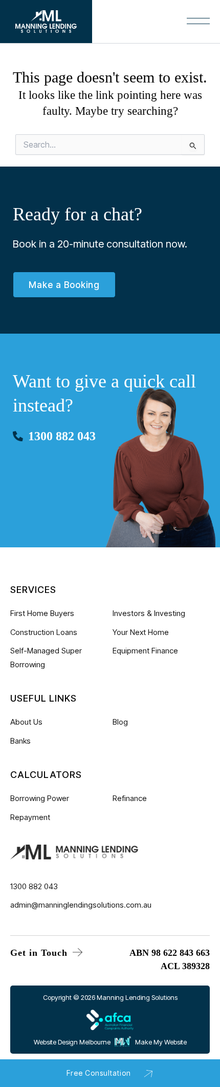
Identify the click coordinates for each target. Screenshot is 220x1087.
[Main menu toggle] (100, 27)
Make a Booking (64, 285)
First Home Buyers (42, 613)
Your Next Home (141, 632)
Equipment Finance (145, 650)
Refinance (130, 798)
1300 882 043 (62, 436)
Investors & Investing (149, 613)
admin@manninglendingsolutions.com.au (80, 905)
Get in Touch (40, 953)
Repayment (30, 817)
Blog (120, 722)
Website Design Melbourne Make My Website (110, 1042)
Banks (20, 741)
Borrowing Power (39, 798)
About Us (26, 722)
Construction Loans (43, 632)
